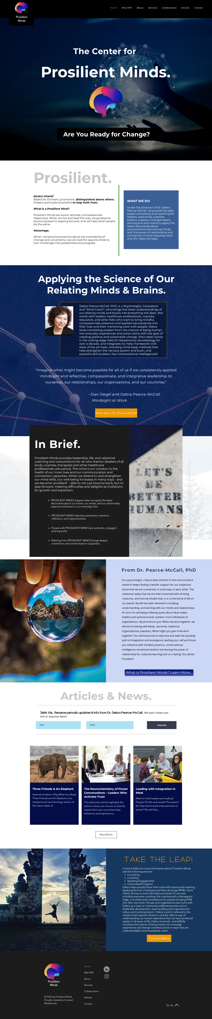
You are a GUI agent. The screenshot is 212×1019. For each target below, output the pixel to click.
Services (88, 985)
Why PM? (89, 972)
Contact (88, 1003)
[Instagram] (107, 976)
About (87, 978)
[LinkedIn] (107, 969)
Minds (21, 20)
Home (87, 966)
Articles (88, 997)
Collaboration (91, 991)
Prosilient (21, 17)
